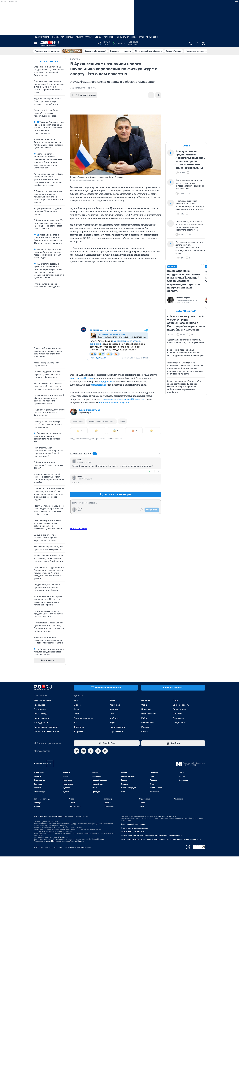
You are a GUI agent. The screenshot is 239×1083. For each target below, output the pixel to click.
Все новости (49, 61)
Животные (79, 727)
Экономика (178, 718)
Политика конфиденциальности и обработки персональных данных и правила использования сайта (161, 840)
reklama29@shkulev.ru (167, 816)
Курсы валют (122, 37)
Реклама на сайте (42, 700)
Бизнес (77, 705)
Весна (76, 709)
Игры (141, 37)
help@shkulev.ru (52, 841)
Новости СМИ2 (78, 528)
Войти (80, 511)
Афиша (98, 37)
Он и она (145, 700)
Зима (112, 700)
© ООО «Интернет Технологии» (78, 847)
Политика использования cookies (134, 828)
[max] (98, 751)
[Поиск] (190, 43)
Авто (76, 700)
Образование (116, 731)
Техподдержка (41, 722)
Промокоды (152, 37)
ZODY (134, 37)
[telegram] (76, 751)
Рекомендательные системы (132, 832)
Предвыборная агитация (46, 727)
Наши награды (41, 714)
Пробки (119, 43)
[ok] (90, 751)
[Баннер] (72, 51)
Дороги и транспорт (83, 718)
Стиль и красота (181, 705)
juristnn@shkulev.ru (96, 839)
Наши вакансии (41, 718)
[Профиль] (203, 43)
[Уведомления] (197, 43)
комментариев (86, 95)
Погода (70, 37)
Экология (177, 714)
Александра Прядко (81, 378)
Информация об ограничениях (133, 824)
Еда (75, 722)
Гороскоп (109, 37)
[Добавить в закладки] (151, 95)
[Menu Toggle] (35, 43)
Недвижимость (42, 37)
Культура (114, 709)
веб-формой (79, 841)
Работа (144, 718)
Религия (145, 727)
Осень (144, 705)
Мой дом (114, 718)
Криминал (115, 705)
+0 (150, 471)
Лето (112, 714)
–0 (158, 471)
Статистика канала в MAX (46, 731)
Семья (144, 731)
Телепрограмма (84, 37)
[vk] (83, 751)
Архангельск (77, 421)
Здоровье (78, 731)
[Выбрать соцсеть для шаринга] (158, 95)
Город (76, 714)
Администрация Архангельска (102, 421)
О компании (40, 709)
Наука (112, 722)
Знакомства (58, 37)
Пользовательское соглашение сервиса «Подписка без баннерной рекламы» (151, 836)
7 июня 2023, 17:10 (77, 88)
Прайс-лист (39, 705)
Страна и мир (179, 709)
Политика (146, 709)
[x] (105, 751)
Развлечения (147, 722)
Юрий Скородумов (89, 410)
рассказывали (98, 384)
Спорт (122, 421)
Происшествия (148, 714)
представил (107, 381)
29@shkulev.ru (63, 837)
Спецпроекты (179, 722)
